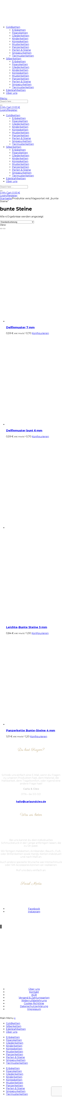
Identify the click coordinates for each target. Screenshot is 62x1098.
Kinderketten (20, 38)
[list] (4, 228)
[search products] (1, 105)
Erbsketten (19, 30)
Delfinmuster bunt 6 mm (24, 430)
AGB (34, 994)
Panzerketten (20, 47)
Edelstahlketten (16, 90)
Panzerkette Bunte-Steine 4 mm (30, 730)
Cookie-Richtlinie (34, 1003)
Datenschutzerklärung (34, 1006)
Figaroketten (20, 32)
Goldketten (13, 27)
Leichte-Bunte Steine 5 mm (26, 627)
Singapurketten (21, 52)
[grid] (1, 228)
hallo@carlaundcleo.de (31, 801)
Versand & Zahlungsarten (34, 997)
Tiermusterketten (23, 55)
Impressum (34, 1009)
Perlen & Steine (21, 50)
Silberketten (13, 58)
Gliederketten (20, 35)
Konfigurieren (40, 333)
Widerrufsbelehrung (34, 1000)
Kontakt (34, 992)
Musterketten (20, 44)
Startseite (6, 198)
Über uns (11, 93)
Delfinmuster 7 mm (20, 327)
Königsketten (20, 41)
